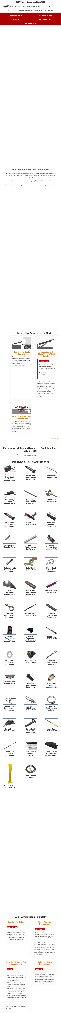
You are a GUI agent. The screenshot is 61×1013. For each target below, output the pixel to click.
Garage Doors (16, 19)
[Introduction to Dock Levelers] (21, 343)
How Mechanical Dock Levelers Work (21, 418)
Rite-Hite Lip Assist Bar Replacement (16, 963)
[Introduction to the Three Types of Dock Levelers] (46, 343)
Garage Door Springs (45, 15)
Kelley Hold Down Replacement (44, 963)
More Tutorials (54, 438)
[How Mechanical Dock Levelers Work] (21, 409)
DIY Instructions (30, 23)
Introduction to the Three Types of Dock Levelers (46, 354)
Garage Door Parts (16, 15)
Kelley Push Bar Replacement (44, 923)
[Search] (50, 6)
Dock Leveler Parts (45, 19)
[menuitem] (43, 6)
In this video (48, 385)
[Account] (53, 6)
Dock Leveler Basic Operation (22, 353)
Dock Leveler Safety (16, 922)
